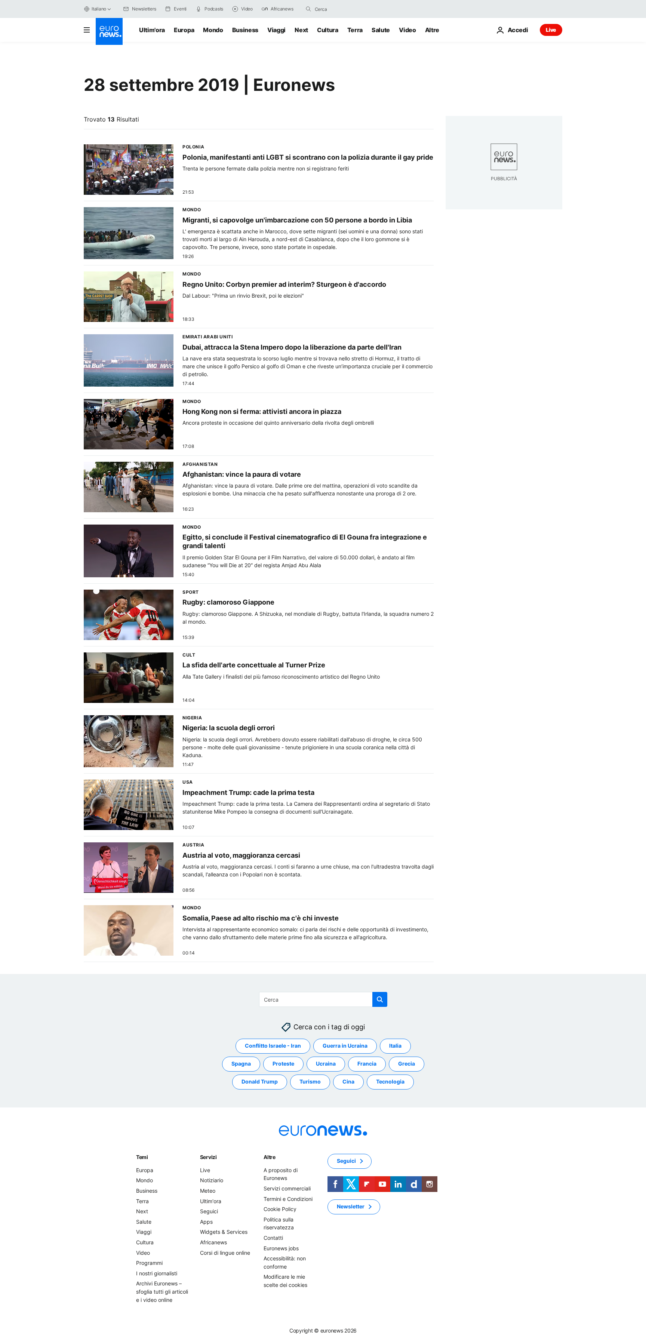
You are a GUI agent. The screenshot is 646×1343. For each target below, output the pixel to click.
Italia (395, 1046)
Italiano (99, 9)
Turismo (310, 1082)
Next (301, 30)
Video (407, 30)
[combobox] (346, 9)
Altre (270, 1157)
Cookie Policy (280, 1209)
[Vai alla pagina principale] (109, 31)
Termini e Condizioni (288, 1199)
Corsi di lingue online (225, 1253)
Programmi (149, 1263)
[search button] (308, 9)
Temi (142, 1157)
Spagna (241, 1064)
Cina (348, 1082)
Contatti (273, 1238)
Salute (381, 30)
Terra (355, 30)
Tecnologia (390, 1082)
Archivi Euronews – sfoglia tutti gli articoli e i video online (162, 1292)
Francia (366, 1064)
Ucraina (326, 1064)
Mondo (213, 30)
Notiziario (211, 1180)
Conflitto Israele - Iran (273, 1046)
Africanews (213, 1242)
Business (245, 30)
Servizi (208, 1157)
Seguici (209, 1211)
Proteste (283, 1064)
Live (551, 30)
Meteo (207, 1190)
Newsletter (350, 1207)
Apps (206, 1221)
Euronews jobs (281, 1248)
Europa (184, 30)
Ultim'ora (152, 30)
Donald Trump (260, 1082)
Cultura (327, 30)
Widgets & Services (223, 1232)
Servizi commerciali (287, 1188)
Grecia (406, 1064)
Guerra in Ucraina (345, 1046)
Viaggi (276, 30)
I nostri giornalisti (156, 1273)
